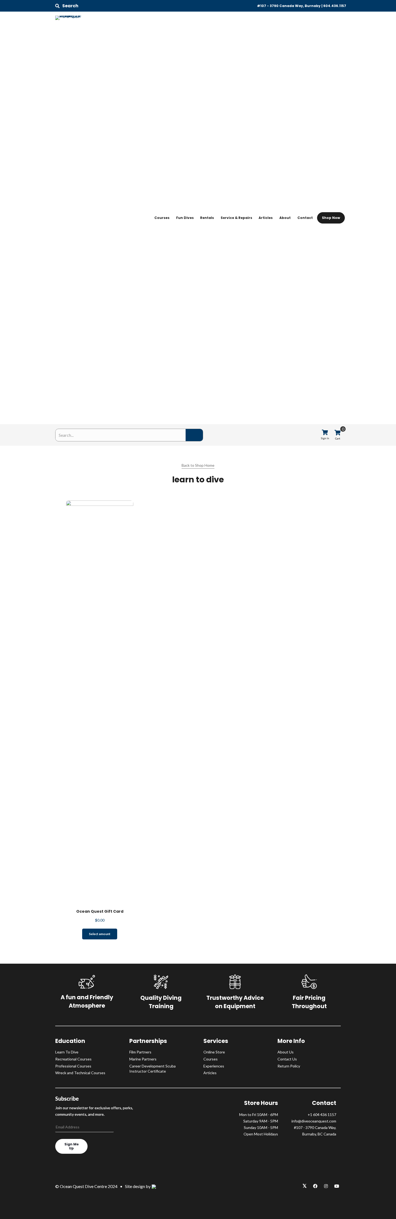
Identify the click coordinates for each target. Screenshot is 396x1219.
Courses (161, 217)
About (285, 217)
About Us (285, 1052)
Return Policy (288, 1066)
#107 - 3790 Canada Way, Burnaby (289, 6)
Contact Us (287, 1059)
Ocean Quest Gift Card (99, 911)
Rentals (207, 217)
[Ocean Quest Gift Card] (99, 702)
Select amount (99, 934)
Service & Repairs (236, 217)
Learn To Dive (66, 1052)
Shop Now (331, 217)
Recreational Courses (73, 1059)
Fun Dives (185, 217)
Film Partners (140, 1052)
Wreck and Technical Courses (80, 1072)
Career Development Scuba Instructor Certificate (152, 1069)
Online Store (214, 1052)
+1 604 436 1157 (322, 1114)
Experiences (213, 1066)
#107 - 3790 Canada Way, (315, 1127)
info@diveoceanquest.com (313, 1121)
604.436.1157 (334, 6)
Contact (305, 217)
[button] (66, 6)
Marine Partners (143, 1059)
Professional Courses (73, 1066)
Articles (266, 217)
